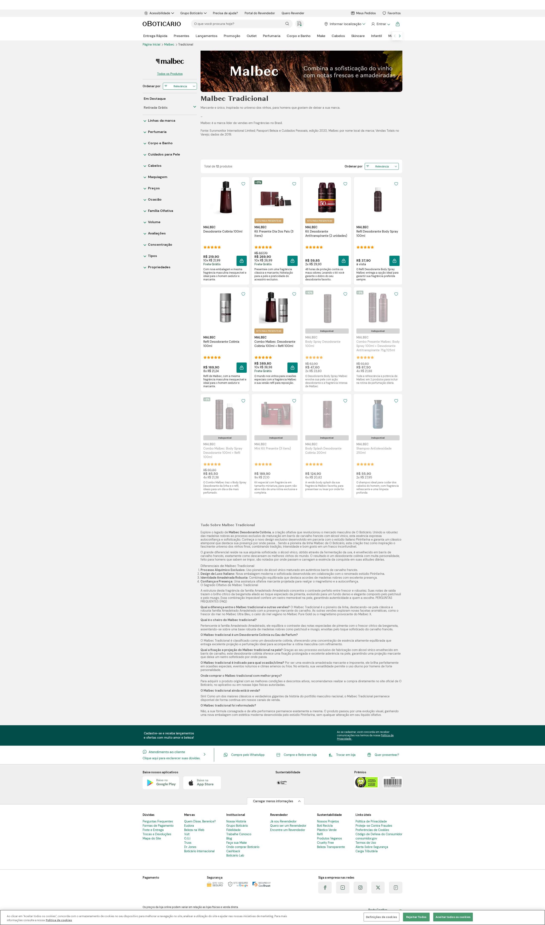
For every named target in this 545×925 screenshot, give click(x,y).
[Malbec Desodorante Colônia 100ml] (225, 197)
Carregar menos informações (273, 801)
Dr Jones (190, 847)
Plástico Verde (327, 830)
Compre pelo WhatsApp (248, 755)
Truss (187, 843)
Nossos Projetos (328, 821)
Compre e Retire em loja (300, 755)
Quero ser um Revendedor (288, 826)
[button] (242, 261)
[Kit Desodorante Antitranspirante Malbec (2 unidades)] (327, 197)
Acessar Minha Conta (380, 24)
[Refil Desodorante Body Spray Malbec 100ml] (378, 197)
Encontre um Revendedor (287, 830)
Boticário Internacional (199, 851)
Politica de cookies (59, 920)
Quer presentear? (387, 755)
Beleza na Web (194, 830)
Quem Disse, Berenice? (200, 821)
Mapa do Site (152, 838)
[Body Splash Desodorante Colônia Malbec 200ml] (327, 414)
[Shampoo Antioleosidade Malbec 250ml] (378, 414)
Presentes (181, 36)
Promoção (232, 36)
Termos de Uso (366, 843)
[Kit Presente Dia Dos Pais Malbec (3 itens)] (276, 197)
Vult (186, 834)
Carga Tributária (367, 851)
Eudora (189, 826)
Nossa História (236, 821)
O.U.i (187, 838)
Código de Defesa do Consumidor (379, 834)
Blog (229, 838)
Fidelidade (233, 830)
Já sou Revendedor (283, 821)
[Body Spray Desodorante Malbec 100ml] (327, 308)
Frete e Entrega (153, 830)
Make (321, 36)
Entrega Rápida (155, 36)
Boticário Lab (235, 855)
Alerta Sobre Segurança (372, 847)
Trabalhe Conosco (238, 834)
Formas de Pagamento (158, 826)
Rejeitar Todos (416, 917)
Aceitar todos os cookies (453, 917)
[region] (272, 917)
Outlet (252, 36)
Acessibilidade (159, 13)
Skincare (358, 36)
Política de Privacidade (371, 821)
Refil (320, 834)
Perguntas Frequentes (158, 821)
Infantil (376, 36)
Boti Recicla (325, 826)
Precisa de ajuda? (225, 13)
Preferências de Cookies (372, 830)
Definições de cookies (381, 917)
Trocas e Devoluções (157, 834)
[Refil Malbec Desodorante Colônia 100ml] (225, 308)
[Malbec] (170, 61)
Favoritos (394, 13)
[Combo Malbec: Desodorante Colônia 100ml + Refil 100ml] (276, 308)
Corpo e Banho (299, 36)
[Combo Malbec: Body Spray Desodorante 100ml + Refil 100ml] (225, 414)
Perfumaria (271, 36)
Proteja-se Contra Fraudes (374, 826)
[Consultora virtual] (299, 24)
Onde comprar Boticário (242, 847)
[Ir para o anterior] (395, 35)
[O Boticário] (162, 24)
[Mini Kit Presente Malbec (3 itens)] (276, 414)
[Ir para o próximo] (400, 35)
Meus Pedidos (366, 13)
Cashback (233, 851)
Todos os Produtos (170, 74)
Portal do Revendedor (260, 13)
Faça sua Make (236, 843)
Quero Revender (293, 13)
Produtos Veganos (329, 838)
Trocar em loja (346, 755)
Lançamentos (206, 36)
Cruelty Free (325, 843)
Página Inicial (152, 44)
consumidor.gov (366, 838)
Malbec (169, 44)
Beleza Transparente (331, 847)
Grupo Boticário (191, 13)
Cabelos (338, 36)
